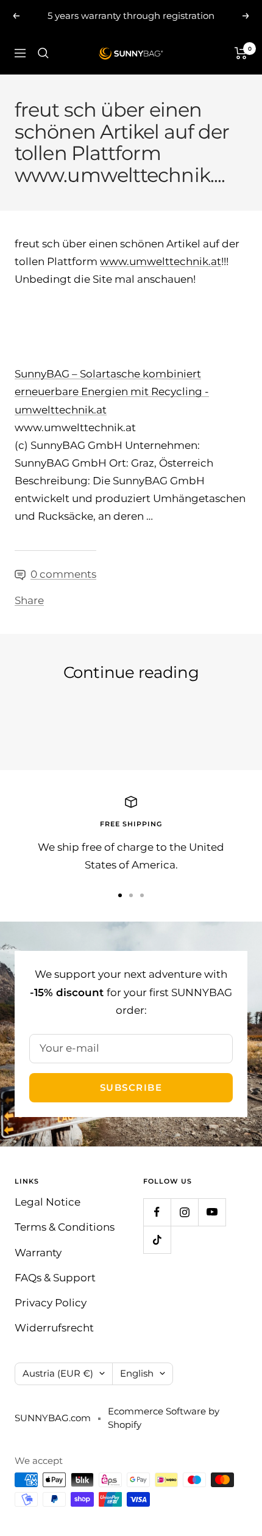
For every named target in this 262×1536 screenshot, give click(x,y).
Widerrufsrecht (54, 1328)
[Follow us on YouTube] (211, 1212)
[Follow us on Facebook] (157, 1212)
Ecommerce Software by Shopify (163, 1418)
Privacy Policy (51, 1303)
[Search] (43, 53)
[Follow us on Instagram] (184, 1212)
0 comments (63, 574)
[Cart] (241, 53)
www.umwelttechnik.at (160, 261)
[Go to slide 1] (120, 895)
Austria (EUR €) (58, 1373)
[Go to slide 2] (131, 895)
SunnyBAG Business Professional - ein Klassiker (116, 714)
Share (29, 600)
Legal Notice (47, 1202)
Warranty (38, 1253)
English (137, 1373)
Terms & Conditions (65, 1227)
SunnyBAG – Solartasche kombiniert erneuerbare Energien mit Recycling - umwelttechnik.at (112, 391)
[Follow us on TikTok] (157, 1239)
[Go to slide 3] (142, 895)
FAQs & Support (55, 1278)
